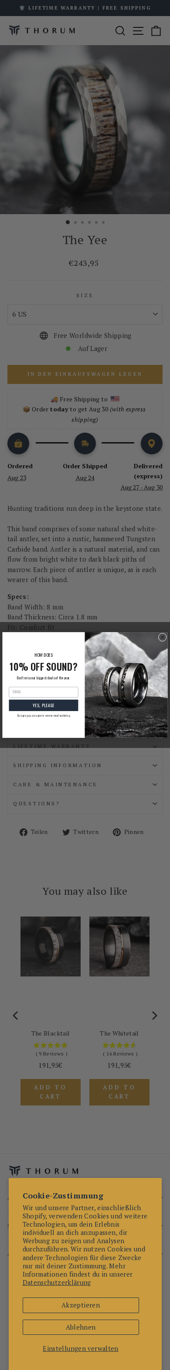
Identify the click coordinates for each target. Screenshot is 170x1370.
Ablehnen (81, 1327)
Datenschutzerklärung (57, 1282)
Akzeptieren (80, 1305)
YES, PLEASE (43, 705)
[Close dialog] (162, 637)
